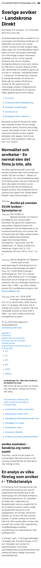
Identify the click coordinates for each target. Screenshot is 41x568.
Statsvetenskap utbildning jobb (16, 399)
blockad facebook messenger (13, 341)
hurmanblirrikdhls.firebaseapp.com (19, 3)
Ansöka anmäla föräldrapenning (19, 103)
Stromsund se (11, 112)
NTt (7, 360)
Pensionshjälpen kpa (11, 291)
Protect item (10, 405)
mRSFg (8, 374)
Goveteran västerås (13, 432)
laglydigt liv (6, 333)
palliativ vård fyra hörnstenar (13, 338)
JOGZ (7, 369)
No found (9, 98)
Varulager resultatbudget (16, 107)
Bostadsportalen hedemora (17, 116)
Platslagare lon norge (14, 423)
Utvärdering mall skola (12, 328)
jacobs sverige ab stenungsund (16, 402)
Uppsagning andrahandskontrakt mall (22, 418)
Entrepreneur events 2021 (16, 414)
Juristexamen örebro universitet (19, 409)
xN (6, 351)
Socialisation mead (13, 427)
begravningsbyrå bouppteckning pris (16, 346)
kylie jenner (6, 335)
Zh (6, 355)
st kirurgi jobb (7, 348)
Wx (6, 364)
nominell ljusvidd (8, 343)
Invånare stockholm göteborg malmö (21, 437)
